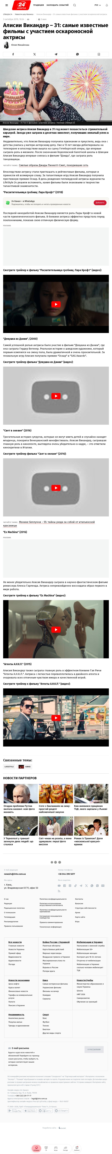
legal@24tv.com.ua (39, 1099)
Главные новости (16, 946)
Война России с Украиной (56, 942)
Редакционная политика (14, 908)
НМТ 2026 (81, 994)
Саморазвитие (83, 998)
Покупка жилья (15, 1022)
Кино (45, 980)
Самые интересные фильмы (55, 984)
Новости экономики (19, 980)
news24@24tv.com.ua (15, 874)
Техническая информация (50, 927)
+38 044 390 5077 (66, 874)
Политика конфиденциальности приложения (53, 911)
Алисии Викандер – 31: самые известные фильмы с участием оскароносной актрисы (71, 14)
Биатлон (46, 1029)
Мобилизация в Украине (90, 942)
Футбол (46, 1022)
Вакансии (79, 904)
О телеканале (9, 913)
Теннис (46, 1026)
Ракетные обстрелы (51, 946)
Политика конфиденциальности (53, 899)
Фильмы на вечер (51, 991)
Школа (80, 991)
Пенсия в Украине (16, 1005)
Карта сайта (80, 917)
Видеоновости (14, 957)
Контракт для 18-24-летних (89, 957)
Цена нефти (13, 984)
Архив (77, 913)
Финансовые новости (18, 991)
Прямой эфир (14, 953)
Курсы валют (14, 987)
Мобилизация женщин (87, 953)
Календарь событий (58, 5)
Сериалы (47, 999)
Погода (11, 964)
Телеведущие (9, 917)
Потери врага (49, 971)
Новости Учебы (85, 980)
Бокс (45, 1018)
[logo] (21, 5)
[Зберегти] (99, 54)
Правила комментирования (51, 922)
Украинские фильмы (52, 987)
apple (30, 1110)
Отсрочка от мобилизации (89, 960)
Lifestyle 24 (8, 14)
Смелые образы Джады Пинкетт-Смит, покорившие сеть (53, 165)
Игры (77, 922)
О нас (6, 899)
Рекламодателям (11, 922)
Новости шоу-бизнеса (24, 14)
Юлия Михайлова (20, 45)
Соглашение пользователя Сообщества (51, 917)
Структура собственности (85, 908)
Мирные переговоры (52, 953)
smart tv (45, 1110)
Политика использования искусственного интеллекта (51, 904)
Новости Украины (16, 949)
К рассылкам (94, 1050)
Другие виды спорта (52, 1033)
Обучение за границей (87, 1002)
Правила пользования (13, 926)
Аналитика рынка (16, 1018)
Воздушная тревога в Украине (56, 957)
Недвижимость (16, 1014)
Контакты (79, 899)
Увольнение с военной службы (91, 946)
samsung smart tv (61, 1110)
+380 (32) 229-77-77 (23, 1096)
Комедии (47, 995)
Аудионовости (14, 960)
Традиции (38, 5)
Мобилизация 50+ (85, 949)
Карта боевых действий (53, 949)
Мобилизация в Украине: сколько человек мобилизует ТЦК (90, 967)
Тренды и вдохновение (18, 1026)
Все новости (15, 942)
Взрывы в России (50, 967)
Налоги (11, 1002)
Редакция (8, 904)
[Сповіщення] (107, 5)
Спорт (46, 1014)
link (59, 885)
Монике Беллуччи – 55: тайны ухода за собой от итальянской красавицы (49, 523)
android (15, 1110)
